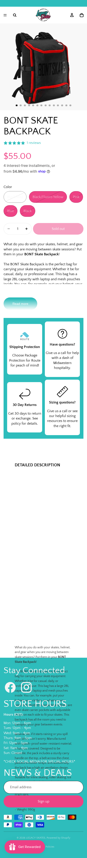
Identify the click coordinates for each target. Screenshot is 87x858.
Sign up (43, 801)
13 (66, 105)
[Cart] (82, 15)
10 (54, 105)
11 (58, 105)
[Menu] (5, 15)
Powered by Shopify (58, 837)
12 (62, 105)
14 (70, 105)
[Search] (15, 15)
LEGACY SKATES (35, 837)
